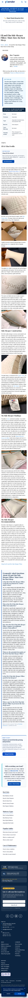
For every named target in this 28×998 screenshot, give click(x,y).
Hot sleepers (4, 949)
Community (17, 946)
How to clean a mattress (8, 849)
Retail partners (4, 970)
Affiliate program (4, 968)
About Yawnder (18, 944)
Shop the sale (12, 11)
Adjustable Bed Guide (8, 823)
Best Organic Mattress (8, 806)
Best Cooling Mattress (8, 815)
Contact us (17, 948)
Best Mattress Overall (8, 795)
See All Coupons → (14, 26)
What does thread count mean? (10, 832)
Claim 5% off (14, 905)
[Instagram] (7, 916)
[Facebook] (11, 916)
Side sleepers (4, 948)
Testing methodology (20, 949)
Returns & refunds (5, 964)
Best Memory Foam (7, 817)
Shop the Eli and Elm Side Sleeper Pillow (11, 564)
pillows (6, 45)
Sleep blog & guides (5, 953)
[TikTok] (20, 916)
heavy (8, 418)
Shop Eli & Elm (9, 754)
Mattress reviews (5, 944)
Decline (8, 993)
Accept (19, 993)
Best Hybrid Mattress (8, 820)
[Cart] (25, 1)
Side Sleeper (16, 386)
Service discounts (5, 951)
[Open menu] (2, 1)
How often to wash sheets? (9, 854)
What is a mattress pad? (8, 837)
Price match (17, 951)
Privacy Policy (17, 908)
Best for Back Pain (7, 801)
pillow (9, 244)
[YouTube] (16, 916)
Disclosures (12, 980)
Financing (17, 953)
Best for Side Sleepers (8, 798)
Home (2, 45)
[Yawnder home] (10, 1)
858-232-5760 (14, 771)
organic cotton (21, 375)
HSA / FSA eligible (5, 966)
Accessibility (18, 980)
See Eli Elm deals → (8, 161)
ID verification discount (6, 982)
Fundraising (17, 955)
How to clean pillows (8, 851)
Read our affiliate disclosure (17, 73)
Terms (7, 980)
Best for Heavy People (8, 803)
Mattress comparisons (6, 946)
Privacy (2, 980)
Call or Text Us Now (14, 784)
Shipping (3, 962)
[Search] (21, 1)
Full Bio (15, 66)
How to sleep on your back (9, 834)
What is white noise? (8, 840)
